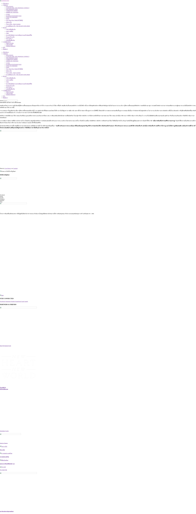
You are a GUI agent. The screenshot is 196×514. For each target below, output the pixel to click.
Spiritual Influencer (10, 46)
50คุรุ (7, 33)
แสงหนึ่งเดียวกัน (10, 40)
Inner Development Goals (5, 345)
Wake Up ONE (10, 43)
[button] (98, 195)
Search (1, 100)
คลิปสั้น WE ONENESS (12, 12)
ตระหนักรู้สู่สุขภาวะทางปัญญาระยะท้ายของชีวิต (19, 35)
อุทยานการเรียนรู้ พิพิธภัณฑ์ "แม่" (7, 463)
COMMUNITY (7, 42)
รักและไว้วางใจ (10, 37)
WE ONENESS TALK (12, 9)
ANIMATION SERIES (12, 10)
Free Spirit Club (3, 469)
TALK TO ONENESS (11, 17)
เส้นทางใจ (9, 22)
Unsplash (15, 168)
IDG (4, 47)
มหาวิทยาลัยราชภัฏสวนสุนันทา (7, 511)
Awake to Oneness (4, 443)
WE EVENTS (9, 6)
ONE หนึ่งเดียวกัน (10, 29)
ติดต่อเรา (5, 49)
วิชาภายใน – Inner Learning (13, 24)
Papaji (7, 18)
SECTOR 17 (9, 38)
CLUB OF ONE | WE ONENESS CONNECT (17, 8)
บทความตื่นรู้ (9, 31)
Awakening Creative (4, 431)
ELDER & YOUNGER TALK (13, 16)
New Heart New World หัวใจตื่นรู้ (14, 20)
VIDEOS (5, 5)
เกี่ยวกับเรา (6, 3)
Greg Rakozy (8, 168)
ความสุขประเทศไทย (4, 456)
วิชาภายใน (2, 450)
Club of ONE (9, 44)
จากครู (8, 14)
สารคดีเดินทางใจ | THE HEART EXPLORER (18, 26)
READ (5, 27)
